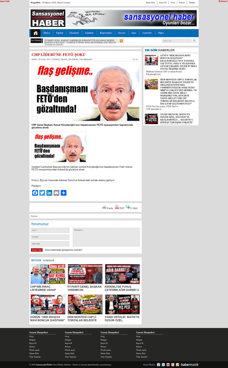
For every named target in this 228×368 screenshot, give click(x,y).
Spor (133, 32)
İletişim (192, 2)
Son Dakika (73, 59)
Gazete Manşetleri (38, 332)
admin (34, 59)
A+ (137, 59)
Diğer (161, 32)
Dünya (46, 32)
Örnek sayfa (34, 350)
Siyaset (121, 32)
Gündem (89, 32)
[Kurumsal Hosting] (177, 364)
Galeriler (147, 32)
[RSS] (172, 364)
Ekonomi (74, 32)
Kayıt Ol (162, 2)
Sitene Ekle (150, 2)
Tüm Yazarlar (35, 357)
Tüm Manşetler (85, 59)
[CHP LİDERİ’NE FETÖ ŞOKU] (86, 122)
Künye (182, 2)
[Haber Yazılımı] (190, 364)
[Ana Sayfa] (35, 33)
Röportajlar (106, 32)
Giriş (173, 2)
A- (134, 59)
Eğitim (59, 32)
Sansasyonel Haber (44, 365)
